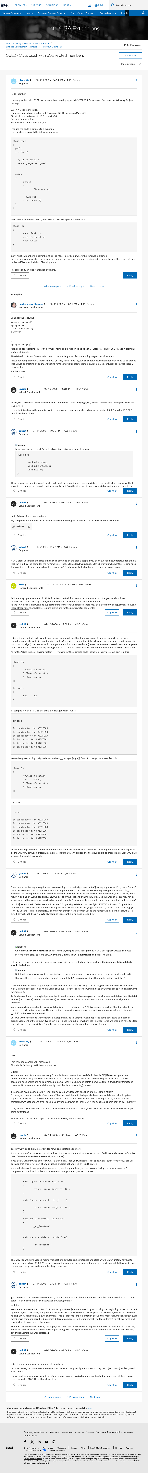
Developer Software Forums (37, 43)
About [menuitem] (30, 12)
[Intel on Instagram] (53, 1442)
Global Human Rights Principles (44, 1460)
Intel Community (13, 43)
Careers (90, 1432)
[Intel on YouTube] (46, 1442)
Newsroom (67, 1432)
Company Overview (34, 1432)
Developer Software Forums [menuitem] (50, 12)
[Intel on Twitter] (32, 1442)
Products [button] (21, 5)
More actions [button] (128, 63)
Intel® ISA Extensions (52, 46)
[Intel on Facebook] (25, 1442)
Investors (79, 1432)
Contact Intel (52, 1432)
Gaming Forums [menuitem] (107, 12)
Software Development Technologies (23, 46)
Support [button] (36, 5)
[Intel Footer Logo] (9, 1447)
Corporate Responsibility (109, 1432)
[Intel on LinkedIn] (39, 1442)
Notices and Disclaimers (33, 1458)
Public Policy (30, 1435)
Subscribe (130, 55)
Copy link (112, 377)
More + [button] (67, 5)
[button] (136, 80)
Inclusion (128, 1432)
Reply (130, 275)
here (90, 1408)
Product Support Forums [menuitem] (82, 12)
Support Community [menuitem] (11, 13)
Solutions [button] (52, 5)
